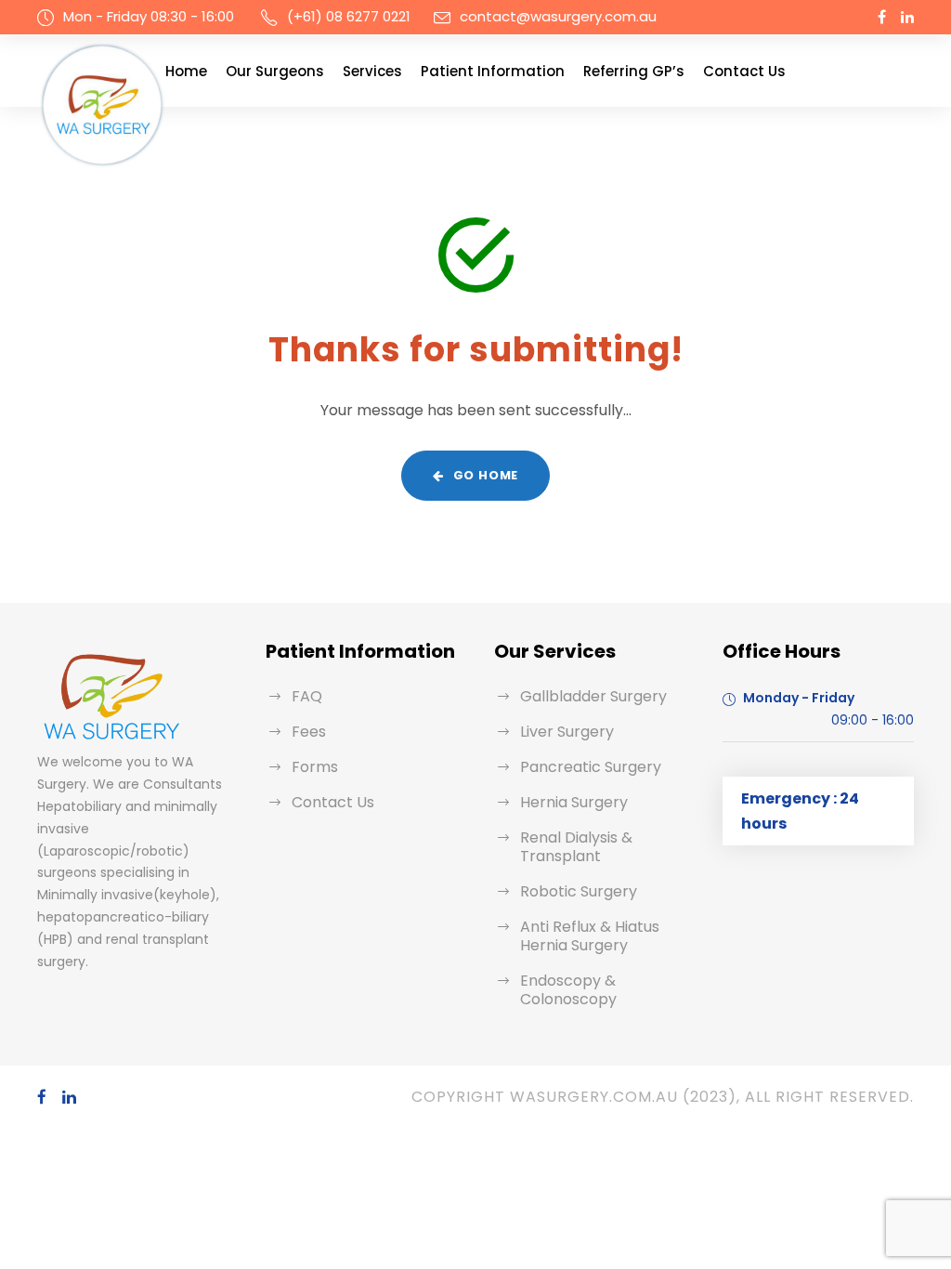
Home (186, 71)
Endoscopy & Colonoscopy (568, 990)
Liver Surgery (567, 731)
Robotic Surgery (578, 891)
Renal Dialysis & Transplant (576, 847)
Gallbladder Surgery (593, 696)
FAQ (307, 696)
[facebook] (882, 17)
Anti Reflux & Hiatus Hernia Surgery (589, 936)
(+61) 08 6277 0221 (348, 16)
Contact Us (744, 71)
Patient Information (493, 71)
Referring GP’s (633, 71)
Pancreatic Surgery (590, 767)
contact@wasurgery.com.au (558, 16)
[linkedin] (907, 17)
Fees (309, 731)
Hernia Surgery (574, 802)
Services (372, 71)
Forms (315, 767)
